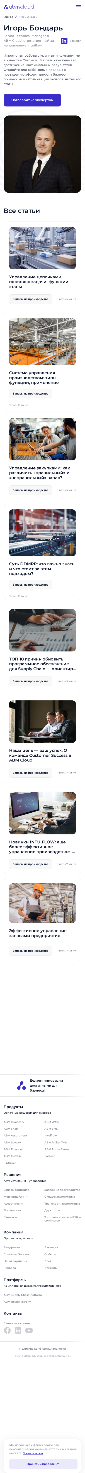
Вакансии (51, 1247)
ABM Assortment (15, 1135)
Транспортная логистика (62, 1203)
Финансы (10, 1217)
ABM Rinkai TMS (55, 1142)
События (50, 1254)
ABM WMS (51, 1122)
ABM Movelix (12, 1156)
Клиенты (50, 1268)
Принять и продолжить (43, 1464)
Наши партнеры (15, 1261)
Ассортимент (13, 1203)
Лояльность (12, 1210)
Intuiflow (50, 1135)
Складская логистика (59, 1196)
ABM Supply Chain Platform (23, 1295)
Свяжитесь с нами (17, 1323)
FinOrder (10, 1163)
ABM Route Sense (56, 1149)
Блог (47, 1261)
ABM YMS (51, 1128)
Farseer (49, 1156)
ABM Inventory (14, 1122)
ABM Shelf (11, 1128)
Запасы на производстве (62, 1189)
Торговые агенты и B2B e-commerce (62, 1219)
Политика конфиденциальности (42, 1348)
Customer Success (16, 1254)
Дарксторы (52, 1210)
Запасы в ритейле (16, 1189)
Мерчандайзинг (15, 1196)
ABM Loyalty (12, 1142)
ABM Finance (13, 1149)
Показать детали (33, 1453)
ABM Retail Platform (18, 1301)
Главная (8, 16)
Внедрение (12, 1247)
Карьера (10, 1268)
